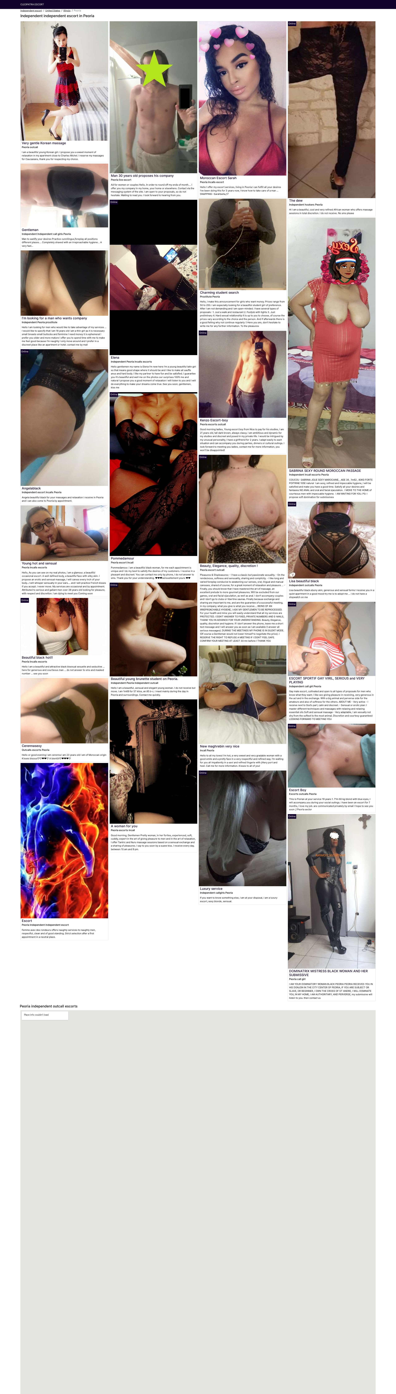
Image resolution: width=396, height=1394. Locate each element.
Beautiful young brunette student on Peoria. (144, 679)
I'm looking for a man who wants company (54, 318)
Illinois (67, 10)
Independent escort (31, 10)
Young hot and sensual (39, 563)
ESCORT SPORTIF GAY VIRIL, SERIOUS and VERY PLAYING (327, 680)
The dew (296, 200)
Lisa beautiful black (304, 581)
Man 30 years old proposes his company (142, 176)
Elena (115, 357)
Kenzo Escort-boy (214, 420)
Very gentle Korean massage (44, 143)
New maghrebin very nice (219, 746)
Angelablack (31, 488)
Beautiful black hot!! (37, 657)
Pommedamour (122, 558)
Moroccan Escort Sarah (218, 178)
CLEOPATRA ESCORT (32, 4)
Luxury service (211, 889)
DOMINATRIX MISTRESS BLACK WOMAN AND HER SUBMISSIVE (328, 973)
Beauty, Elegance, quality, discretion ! (229, 566)
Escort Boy (297, 790)
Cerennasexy (32, 746)
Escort (27, 921)
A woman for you (124, 826)
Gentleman (30, 230)
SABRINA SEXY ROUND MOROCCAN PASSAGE (325, 471)
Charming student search (219, 292)
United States (52, 10)
